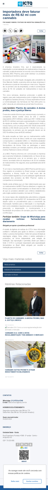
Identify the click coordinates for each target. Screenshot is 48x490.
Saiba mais (15, 481)
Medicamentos (9, 265)
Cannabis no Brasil (11, 275)
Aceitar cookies (32, 481)
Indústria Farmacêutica (36, 22)
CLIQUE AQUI (7, 419)
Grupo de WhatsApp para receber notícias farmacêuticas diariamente (24, 219)
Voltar (41, 31)
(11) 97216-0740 (17, 401)
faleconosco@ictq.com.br (17, 402)
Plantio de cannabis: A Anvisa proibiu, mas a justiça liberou (24, 109)
